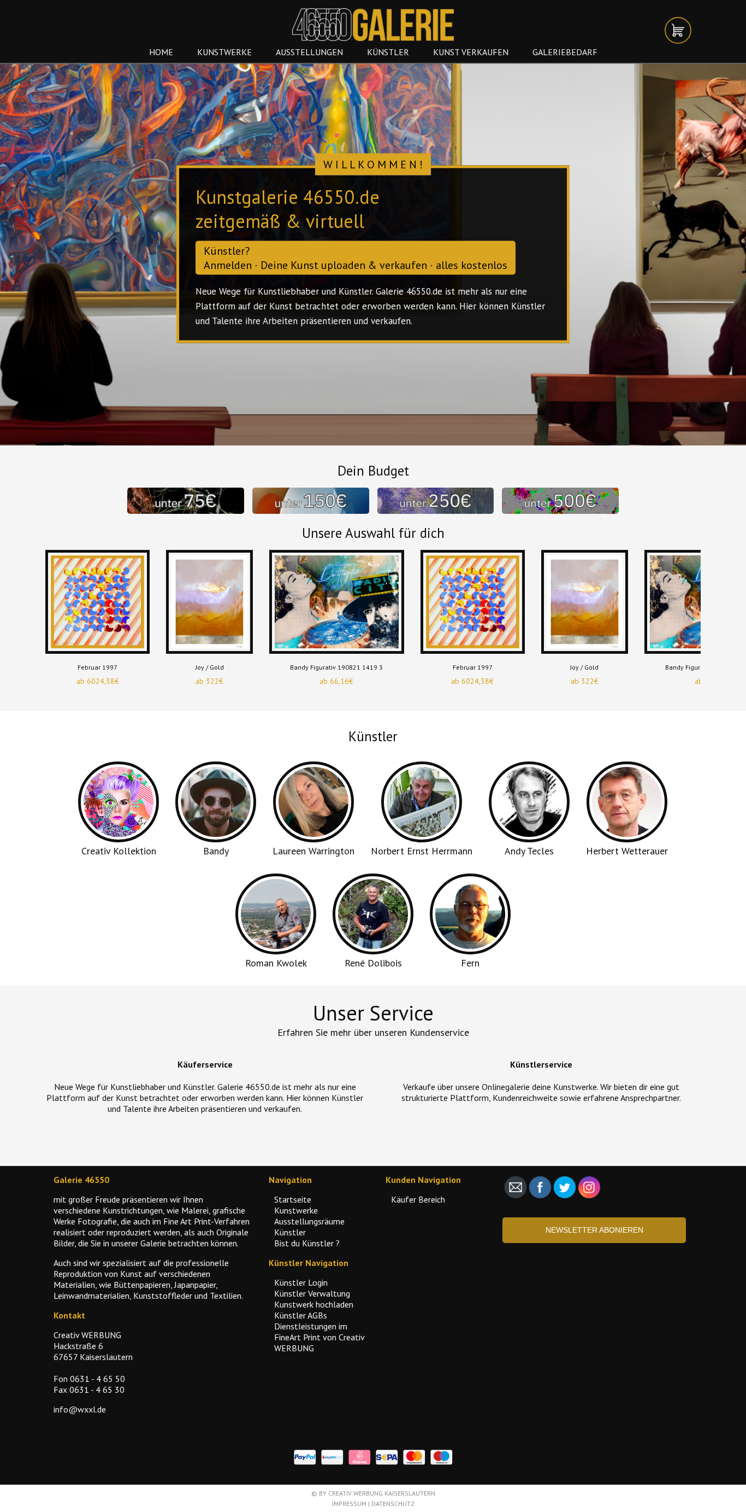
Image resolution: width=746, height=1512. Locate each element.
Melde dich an (237, 306)
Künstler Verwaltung (312, 1293)
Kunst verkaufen (470, 51)
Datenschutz (393, 1503)
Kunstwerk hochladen (313, 1304)
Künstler (388, 51)
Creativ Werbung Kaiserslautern (381, 1493)
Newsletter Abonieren (594, 1230)
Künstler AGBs (300, 1315)
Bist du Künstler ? (307, 1243)
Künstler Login (301, 1282)
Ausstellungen (309, 51)
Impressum (349, 1503)
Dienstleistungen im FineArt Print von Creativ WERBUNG (319, 1337)
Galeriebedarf (564, 51)
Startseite (292, 1199)
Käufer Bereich (418, 1199)
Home (161, 51)
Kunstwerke (224, 51)
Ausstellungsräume (309, 1221)
